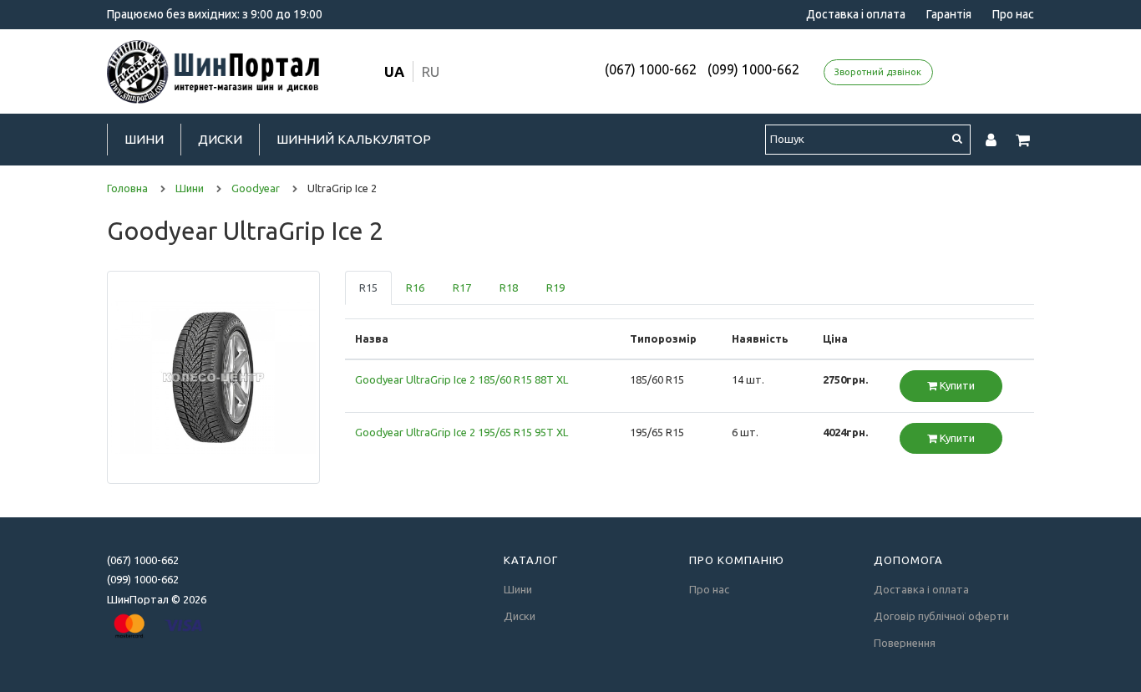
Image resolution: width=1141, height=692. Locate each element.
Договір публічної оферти (941, 616)
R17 (462, 287)
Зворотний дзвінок (877, 72)
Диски (220, 139)
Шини (144, 139)
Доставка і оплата (855, 14)
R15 (368, 287)
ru (430, 71)
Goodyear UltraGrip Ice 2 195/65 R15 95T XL (461, 432)
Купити (956, 385)
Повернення (905, 643)
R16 (415, 287)
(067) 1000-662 (651, 69)
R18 (509, 287)
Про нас (1013, 14)
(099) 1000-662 (753, 69)
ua (394, 71)
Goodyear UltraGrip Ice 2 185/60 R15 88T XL (461, 379)
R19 (555, 287)
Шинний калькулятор (353, 139)
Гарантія (948, 14)
